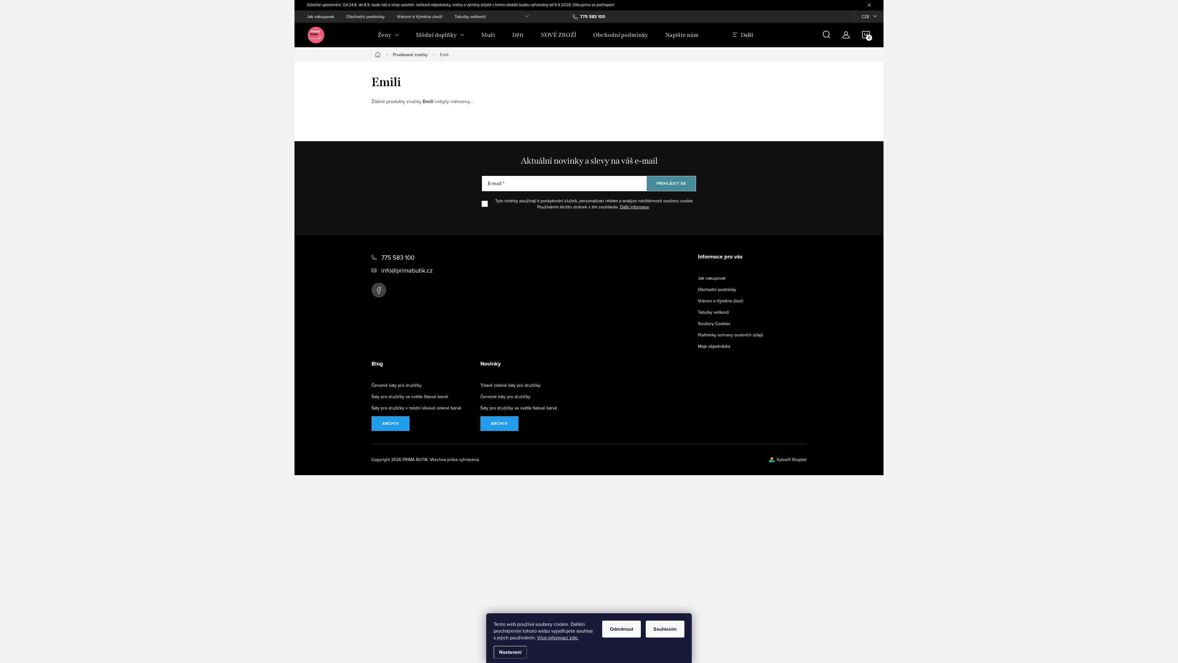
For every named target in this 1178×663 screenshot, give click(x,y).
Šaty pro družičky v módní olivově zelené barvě (416, 408)
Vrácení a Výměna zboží (419, 17)
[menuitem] (388, 35)
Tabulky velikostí (470, 17)
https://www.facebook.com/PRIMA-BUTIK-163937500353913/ (378, 290)
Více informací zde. (558, 637)
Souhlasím (665, 629)
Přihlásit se (671, 183)
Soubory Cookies (714, 323)
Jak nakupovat (320, 17)
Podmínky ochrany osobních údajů (730, 335)
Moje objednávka (714, 346)
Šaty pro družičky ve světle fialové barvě (409, 397)
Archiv (390, 423)
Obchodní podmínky (365, 17)
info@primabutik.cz (407, 270)
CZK (865, 17)
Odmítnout (621, 629)
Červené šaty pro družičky (396, 385)
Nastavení (510, 652)
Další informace (634, 207)
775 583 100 (397, 257)
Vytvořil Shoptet (791, 459)
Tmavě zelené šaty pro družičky (510, 385)
